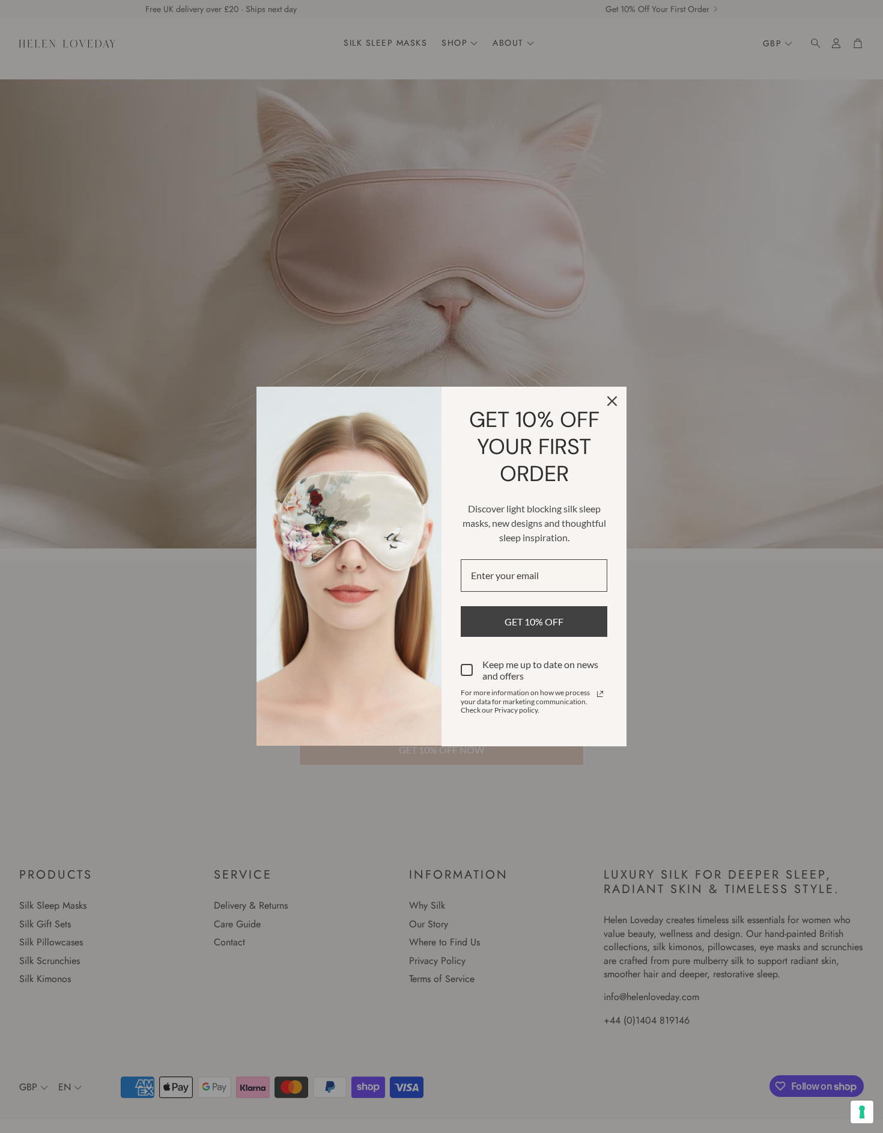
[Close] (612, 401)
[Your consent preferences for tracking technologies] (862, 1112)
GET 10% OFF (534, 621)
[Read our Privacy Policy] (600, 694)
